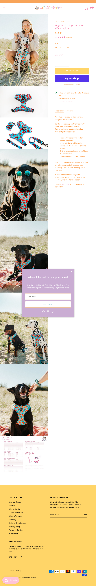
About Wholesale (16, 513)
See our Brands (15, 502)
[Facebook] (43, 311)
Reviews (69, 111)
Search (12, 506)
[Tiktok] (52, 311)
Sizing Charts (14, 509)
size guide (65, 184)
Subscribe (48, 304)
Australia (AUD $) (15, 571)
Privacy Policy (14, 527)
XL (75, 47)
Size (56, 43)
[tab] (60, 111)
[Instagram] (48, 311)
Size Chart (59, 55)
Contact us (13, 534)
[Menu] (4, 8)
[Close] (71, 271)
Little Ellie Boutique (62, 22)
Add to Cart (72, 71)
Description (59, 111)
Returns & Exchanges (17, 523)
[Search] (86, 8)
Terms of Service (15, 530)
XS (61, 47)
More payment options (72, 85)
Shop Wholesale (15, 516)
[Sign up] (85, 514)
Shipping (12, 520)
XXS (56, 47)
